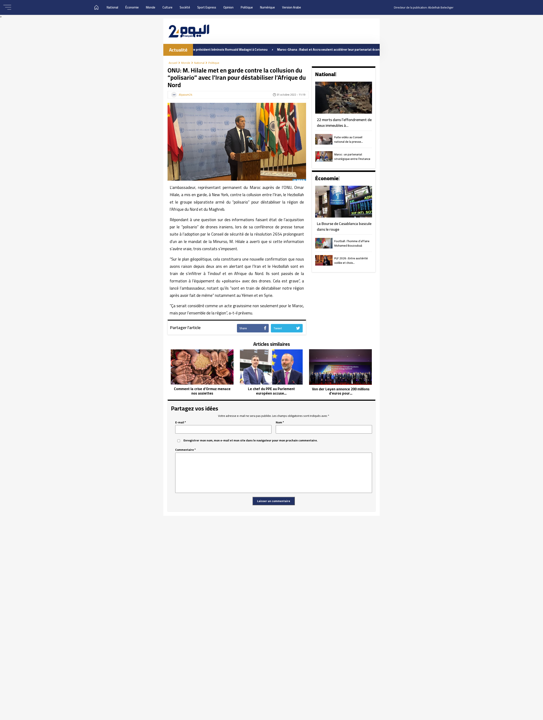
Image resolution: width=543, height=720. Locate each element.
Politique (247, 7)
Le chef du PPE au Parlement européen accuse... (271, 391)
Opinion (228, 7)
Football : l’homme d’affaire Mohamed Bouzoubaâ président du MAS (351, 243)
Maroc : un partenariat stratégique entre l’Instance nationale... (352, 157)
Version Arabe (291, 7)
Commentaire (185, 450)
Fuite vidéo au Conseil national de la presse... (348, 139)
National (112, 7)
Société (185, 7)
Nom (280, 422)
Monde (150, 7)
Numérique (267, 7)
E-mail (180, 422)
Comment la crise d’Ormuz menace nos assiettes (202, 391)
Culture (167, 7)
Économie (132, 7)
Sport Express (206, 7)
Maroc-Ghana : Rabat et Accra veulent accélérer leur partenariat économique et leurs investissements (325, 49)
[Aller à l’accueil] (189, 31)
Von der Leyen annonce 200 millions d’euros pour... (340, 391)
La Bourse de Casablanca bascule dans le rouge (344, 226)
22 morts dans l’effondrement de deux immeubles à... (344, 122)
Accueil (173, 63)
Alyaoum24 (185, 94)
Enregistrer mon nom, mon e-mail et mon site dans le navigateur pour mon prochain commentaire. (250, 440)
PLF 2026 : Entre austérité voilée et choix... (351, 260)
